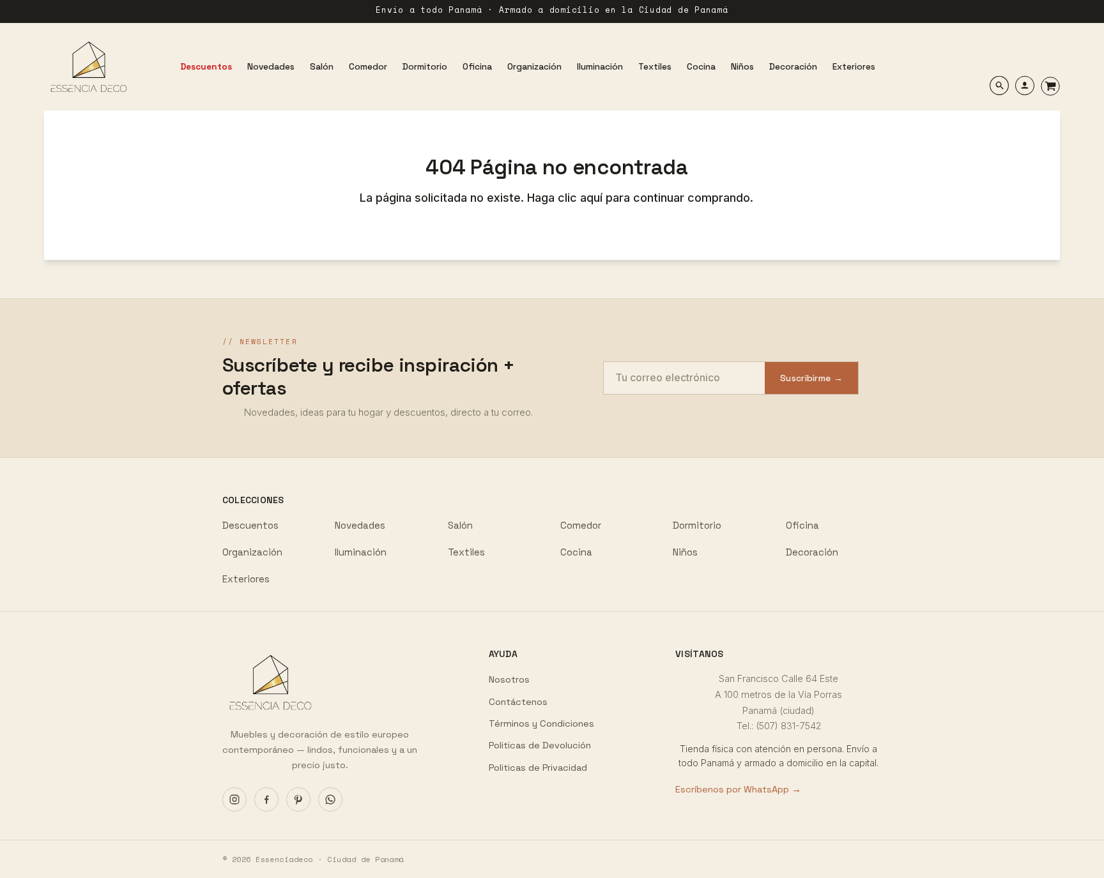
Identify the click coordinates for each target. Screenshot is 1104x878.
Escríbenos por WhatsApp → (738, 789)
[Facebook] (266, 799)
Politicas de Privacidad (538, 767)
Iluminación (361, 552)
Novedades (360, 525)
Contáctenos (518, 702)
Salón (460, 525)
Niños (685, 552)
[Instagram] (234, 799)
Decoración (812, 552)
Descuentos (250, 525)
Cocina (576, 552)
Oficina (802, 525)
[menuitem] (206, 66)
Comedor (580, 525)
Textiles (466, 552)
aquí (593, 197)
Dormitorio (697, 525)
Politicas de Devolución (540, 745)
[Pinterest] (298, 799)
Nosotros (509, 679)
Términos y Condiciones (541, 723)
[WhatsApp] (330, 799)
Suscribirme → (811, 378)
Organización (252, 552)
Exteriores (246, 579)
